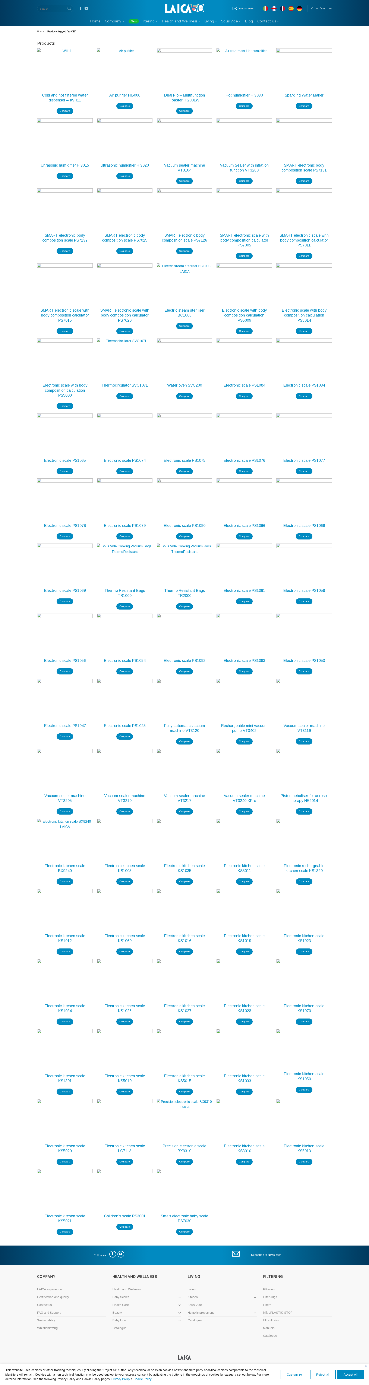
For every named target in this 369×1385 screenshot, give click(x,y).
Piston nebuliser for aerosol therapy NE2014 (304, 798)
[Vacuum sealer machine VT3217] (184, 769)
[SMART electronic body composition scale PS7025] (124, 209)
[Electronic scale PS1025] (124, 699)
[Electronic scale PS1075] (184, 434)
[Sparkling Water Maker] (304, 69)
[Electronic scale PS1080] (184, 499)
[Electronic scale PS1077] (304, 434)
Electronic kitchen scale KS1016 (184, 938)
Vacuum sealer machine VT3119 (304, 728)
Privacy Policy (120, 1379)
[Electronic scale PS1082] (184, 634)
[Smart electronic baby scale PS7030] (184, 1190)
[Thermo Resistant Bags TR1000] (124, 564)
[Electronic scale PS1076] (244, 434)
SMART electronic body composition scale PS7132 (65, 237)
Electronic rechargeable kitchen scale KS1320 (304, 868)
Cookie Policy (142, 1379)
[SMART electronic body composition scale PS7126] (184, 209)
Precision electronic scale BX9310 (184, 1148)
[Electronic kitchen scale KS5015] (184, 1050)
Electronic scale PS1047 (65, 726)
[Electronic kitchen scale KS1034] (65, 980)
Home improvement (201, 1312)
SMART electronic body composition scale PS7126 (184, 237)
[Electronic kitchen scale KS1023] (304, 910)
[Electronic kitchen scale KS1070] (304, 980)
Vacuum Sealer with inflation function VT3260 (244, 167)
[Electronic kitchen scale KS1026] (124, 980)
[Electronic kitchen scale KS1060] (124, 910)
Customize (294, 1374)
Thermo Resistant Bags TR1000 (124, 593)
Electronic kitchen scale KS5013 (304, 1148)
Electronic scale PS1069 (65, 590)
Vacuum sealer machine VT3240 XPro (244, 798)
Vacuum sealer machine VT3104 (184, 167)
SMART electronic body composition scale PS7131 (304, 167)
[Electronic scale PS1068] (304, 499)
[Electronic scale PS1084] (244, 359)
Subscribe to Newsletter (266, 1254)
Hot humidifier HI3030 (244, 95)
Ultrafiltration (271, 1320)
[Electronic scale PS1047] (65, 699)
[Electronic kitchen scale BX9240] (65, 839)
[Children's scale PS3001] (124, 1190)
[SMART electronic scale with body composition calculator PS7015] (65, 284)
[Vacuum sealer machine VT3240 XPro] (244, 769)
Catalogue (119, 1328)
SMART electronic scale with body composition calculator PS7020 (124, 315)
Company (113, 21)
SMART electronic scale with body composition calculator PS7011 (304, 240)
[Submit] (69, 8)
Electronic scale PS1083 (244, 660)
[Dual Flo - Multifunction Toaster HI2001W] (184, 69)
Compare (65, 111)
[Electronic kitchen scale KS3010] (244, 1120)
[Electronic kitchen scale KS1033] (244, 1050)
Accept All (350, 1374)
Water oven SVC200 (184, 385)
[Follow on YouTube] (86, 8)
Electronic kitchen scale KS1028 (244, 1008)
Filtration (269, 1289)
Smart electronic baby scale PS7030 (184, 1218)
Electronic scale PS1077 (304, 460)
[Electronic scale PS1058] (304, 564)
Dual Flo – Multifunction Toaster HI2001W (184, 97)
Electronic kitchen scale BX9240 (65, 868)
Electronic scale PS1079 (125, 525)
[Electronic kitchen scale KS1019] (244, 910)
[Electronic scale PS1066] (244, 499)
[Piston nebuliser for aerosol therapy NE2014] (304, 769)
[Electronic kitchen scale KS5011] (244, 839)
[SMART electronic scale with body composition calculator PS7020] (124, 284)
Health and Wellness (179, 21)
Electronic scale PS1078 (65, 525)
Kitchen (193, 1297)
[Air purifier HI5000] (124, 69)
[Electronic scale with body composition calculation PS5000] (65, 359)
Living (209, 21)
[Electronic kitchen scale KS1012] (65, 910)
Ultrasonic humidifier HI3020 (125, 165)
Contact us (266, 21)
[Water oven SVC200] (184, 359)
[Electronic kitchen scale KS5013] (304, 1120)
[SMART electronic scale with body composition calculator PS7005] (244, 209)
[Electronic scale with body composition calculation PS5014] (304, 284)
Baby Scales (121, 1297)
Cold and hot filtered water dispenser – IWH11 (65, 97)
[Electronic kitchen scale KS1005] (124, 839)
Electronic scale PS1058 (304, 590)
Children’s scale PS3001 (125, 1216)
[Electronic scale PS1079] (124, 499)
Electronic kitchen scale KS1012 (65, 938)
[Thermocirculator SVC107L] (124, 359)
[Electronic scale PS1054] (124, 634)
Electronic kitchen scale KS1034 (65, 1008)
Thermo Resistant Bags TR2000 (184, 593)
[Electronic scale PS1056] (65, 634)
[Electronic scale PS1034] (304, 359)
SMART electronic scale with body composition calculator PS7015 (65, 315)
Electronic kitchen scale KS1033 (244, 1078)
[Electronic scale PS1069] (65, 564)
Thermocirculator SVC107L (124, 385)
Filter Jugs (270, 1297)
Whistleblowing (47, 1328)
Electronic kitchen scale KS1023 (304, 938)
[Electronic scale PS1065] (65, 434)
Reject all (322, 1374)
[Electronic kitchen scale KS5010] (124, 1050)
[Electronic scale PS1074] (124, 434)
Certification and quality (53, 1297)
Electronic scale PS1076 (244, 460)
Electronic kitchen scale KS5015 (184, 1078)
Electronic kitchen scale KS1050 (304, 1076)
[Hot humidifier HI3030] (244, 69)
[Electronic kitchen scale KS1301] (65, 1050)
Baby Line (119, 1320)
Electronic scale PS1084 (244, 385)
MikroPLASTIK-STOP (278, 1312)
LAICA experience (49, 1289)
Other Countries (321, 8)
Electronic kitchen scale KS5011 (244, 868)
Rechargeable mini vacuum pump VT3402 (244, 728)
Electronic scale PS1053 (304, 660)
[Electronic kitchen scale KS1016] (184, 910)
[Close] (366, 1366)
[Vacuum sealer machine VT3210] (124, 769)
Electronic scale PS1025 (125, 726)
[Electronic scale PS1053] (304, 634)
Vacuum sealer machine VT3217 (184, 798)
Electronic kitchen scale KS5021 (65, 1218)
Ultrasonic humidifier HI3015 (65, 165)
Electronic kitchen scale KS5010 (124, 1078)
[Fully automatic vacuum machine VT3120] (184, 699)
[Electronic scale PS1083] (244, 634)
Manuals (269, 1328)
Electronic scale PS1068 (304, 525)
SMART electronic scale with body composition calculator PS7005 (244, 240)
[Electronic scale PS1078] (65, 499)
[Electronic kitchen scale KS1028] (244, 980)
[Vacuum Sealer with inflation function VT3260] (244, 139)
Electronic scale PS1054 (125, 660)
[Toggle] (179, 1297)
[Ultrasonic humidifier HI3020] (124, 139)
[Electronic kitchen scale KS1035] (184, 839)
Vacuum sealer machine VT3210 (124, 798)
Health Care (121, 1305)
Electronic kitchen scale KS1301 (65, 1078)
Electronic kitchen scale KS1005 (124, 868)
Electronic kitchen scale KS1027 (184, 1008)
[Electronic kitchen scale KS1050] (304, 1049)
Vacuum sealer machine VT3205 (64, 798)
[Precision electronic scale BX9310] (184, 1120)
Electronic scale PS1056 (65, 660)
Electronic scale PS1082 (184, 660)
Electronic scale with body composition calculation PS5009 (244, 315)
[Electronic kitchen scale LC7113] (124, 1120)
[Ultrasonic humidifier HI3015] (65, 139)
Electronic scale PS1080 (184, 525)
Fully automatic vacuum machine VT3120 (184, 728)
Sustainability (46, 1320)
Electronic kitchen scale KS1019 (244, 938)
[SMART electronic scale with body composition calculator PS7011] (304, 209)
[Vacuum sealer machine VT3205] (65, 769)
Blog (249, 21)
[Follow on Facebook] (80, 8)
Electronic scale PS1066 (244, 525)
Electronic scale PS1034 (304, 385)
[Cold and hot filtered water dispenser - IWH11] (65, 69)
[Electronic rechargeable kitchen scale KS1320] (304, 839)
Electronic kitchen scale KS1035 (184, 868)
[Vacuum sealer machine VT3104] (184, 139)
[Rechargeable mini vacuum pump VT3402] (244, 699)
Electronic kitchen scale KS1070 (304, 1008)
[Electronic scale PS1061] (244, 564)
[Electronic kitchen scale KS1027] (184, 980)
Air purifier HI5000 (124, 95)
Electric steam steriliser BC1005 (184, 312)
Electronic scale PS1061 (244, 590)
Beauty (117, 1312)
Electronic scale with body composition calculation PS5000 (65, 390)
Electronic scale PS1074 (125, 460)
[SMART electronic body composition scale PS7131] (304, 139)
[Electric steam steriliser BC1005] (184, 284)
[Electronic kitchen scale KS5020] (65, 1120)
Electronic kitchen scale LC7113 (124, 1148)
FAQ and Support (49, 1312)
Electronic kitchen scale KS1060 (124, 938)
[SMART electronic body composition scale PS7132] (65, 209)
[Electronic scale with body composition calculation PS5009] (244, 284)
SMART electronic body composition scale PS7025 (124, 237)
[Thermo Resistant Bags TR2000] (184, 564)
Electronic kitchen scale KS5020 (65, 1148)
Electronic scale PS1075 (184, 460)
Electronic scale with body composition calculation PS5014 (304, 315)
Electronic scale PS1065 (65, 460)
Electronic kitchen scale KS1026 (124, 1008)
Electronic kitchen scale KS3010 (244, 1148)
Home (95, 21)
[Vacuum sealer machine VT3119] (304, 699)
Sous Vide (229, 21)
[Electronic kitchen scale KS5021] (65, 1190)
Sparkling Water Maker (304, 95)
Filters (267, 1305)
